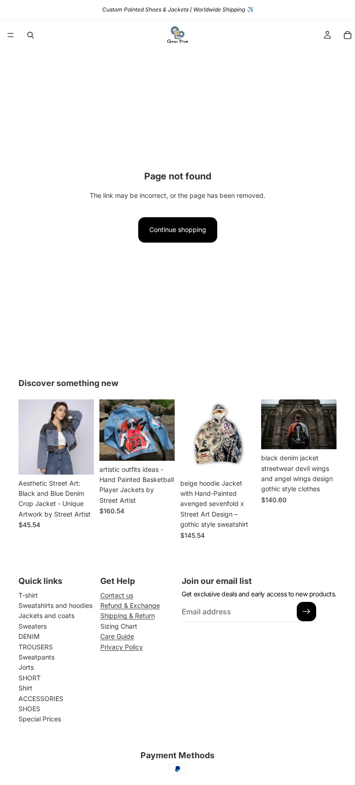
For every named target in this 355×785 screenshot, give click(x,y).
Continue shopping (177, 229)
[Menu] (10, 35)
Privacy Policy (121, 647)
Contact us (116, 595)
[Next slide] (83, 437)
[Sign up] (306, 611)
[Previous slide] (28, 437)
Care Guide (117, 636)
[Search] (30, 35)
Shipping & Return (127, 615)
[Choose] (79, 460)
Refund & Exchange (130, 605)
